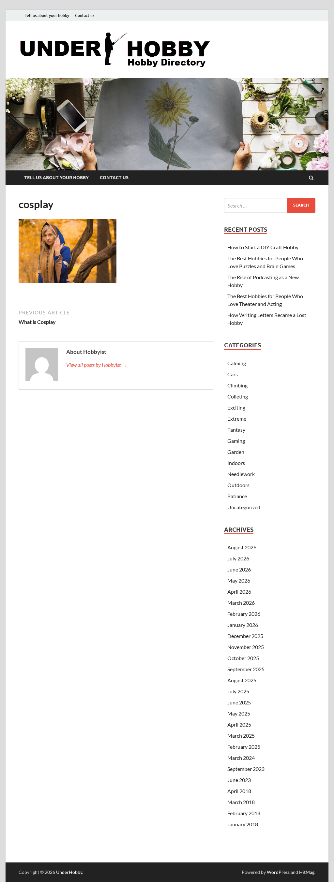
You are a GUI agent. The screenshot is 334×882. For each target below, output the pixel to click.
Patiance (237, 496)
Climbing (237, 385)
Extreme (236, 418)
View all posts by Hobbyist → (96, 365)
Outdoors (238, 485)
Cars (232, 374)
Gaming (236, 441)
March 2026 (241, 603)
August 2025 (241, 680)
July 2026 (238, 558)
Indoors (236, 463)
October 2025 (243, 658)
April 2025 (239, 724)
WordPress (278, 872)
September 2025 (246, 669)
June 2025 (239, 702)
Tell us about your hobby (47, 15)
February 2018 (243, 813)
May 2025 (238, 713)
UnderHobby (69, 872)
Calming (236, 363)
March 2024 (241, 758)
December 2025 (245, 636)
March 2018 (241, 802)
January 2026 (242, 625)
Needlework (241, 474)
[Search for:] (269, 205)
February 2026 (243, 614)
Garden (235, 452)
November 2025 (245, 647)
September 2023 (246, 769)
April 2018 (239, 791)
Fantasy (236, 430)
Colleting (237, 396)
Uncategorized (243, 507)
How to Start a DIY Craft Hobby (262, 247)
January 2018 (242, 824)
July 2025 (238, 691)
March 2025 (241, 735)
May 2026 (238, 580)
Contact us (84, 15)
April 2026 (239, 591)
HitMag (306, 872)
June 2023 (239, 780)
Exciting (236, 407)
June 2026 (239, 569)
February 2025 (243, 747)
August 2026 (241, 547)
